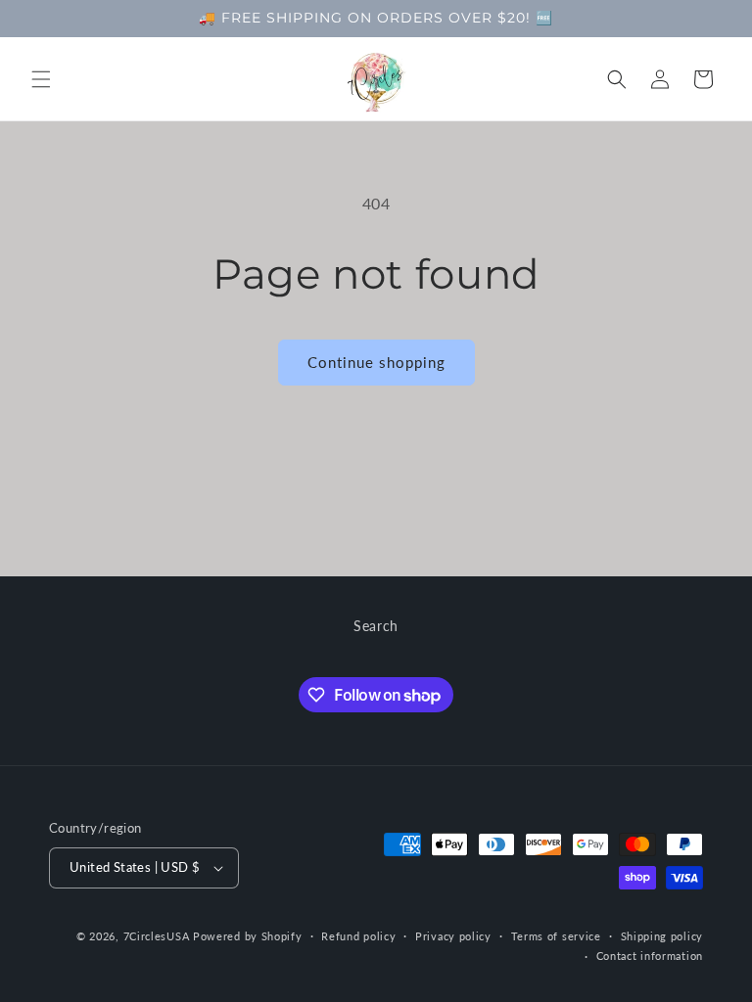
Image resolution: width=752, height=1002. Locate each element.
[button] (41, 79)
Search (376, 625)
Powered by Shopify (248, 936)
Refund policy (358, 936)
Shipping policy (662, 936)
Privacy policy (453, 936)
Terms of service (556, 936)
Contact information (649, 955)
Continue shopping (376, 362)
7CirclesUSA (156, 936)
